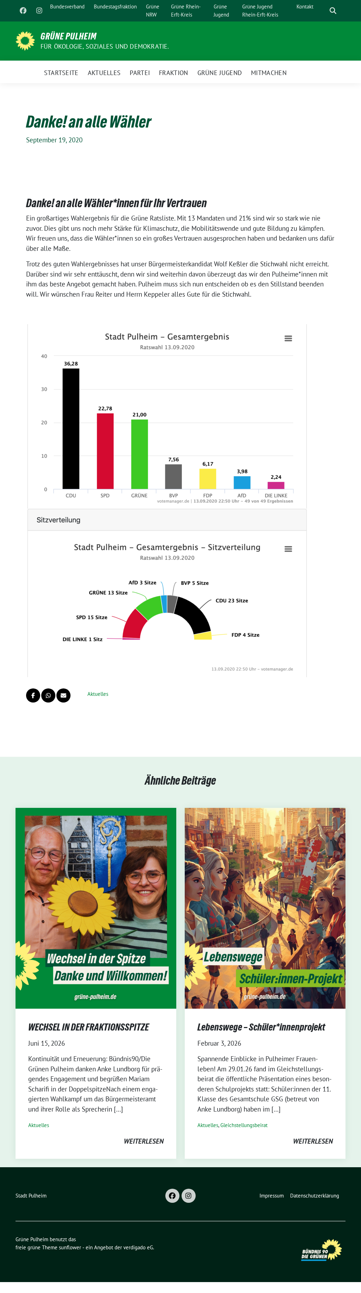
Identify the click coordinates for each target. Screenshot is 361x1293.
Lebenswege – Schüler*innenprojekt (261, 1027)
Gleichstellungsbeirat (244, 1125)
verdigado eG (138, 1247)
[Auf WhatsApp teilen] (48, 695)
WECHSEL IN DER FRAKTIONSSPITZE (88, 1027)
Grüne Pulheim (69, 36)
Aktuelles (97, 694)
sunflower (70, 1247)
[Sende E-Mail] (63, 695)
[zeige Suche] (333, 10)
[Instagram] (39, 11)
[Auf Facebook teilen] (33, 695)
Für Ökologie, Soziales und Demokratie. (105, 46)
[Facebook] (23, 11)
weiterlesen (144, 1141)
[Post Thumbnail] (96, 907)
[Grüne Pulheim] (25, 40)
